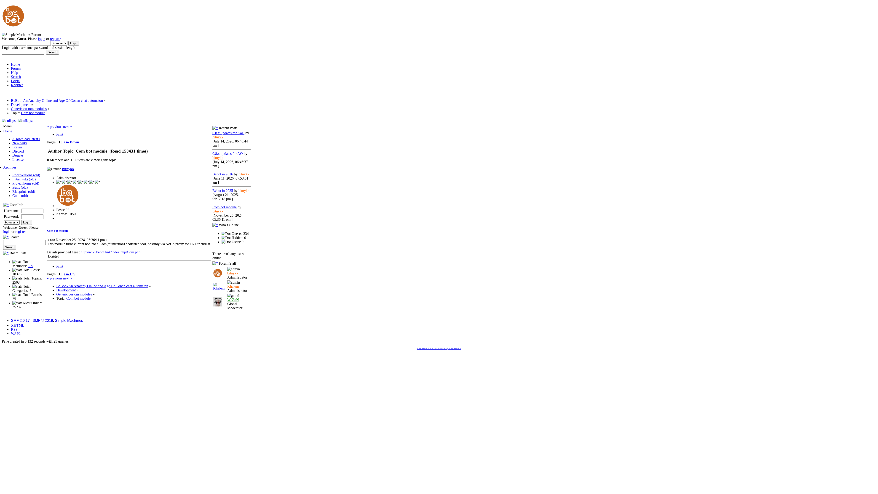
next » (67, 127)
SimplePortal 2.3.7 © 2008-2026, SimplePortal (439, 348)
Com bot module (57, 230)
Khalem (233, 286)
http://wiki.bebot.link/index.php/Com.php (110, 252)
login (41, 39)
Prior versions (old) (26, 175)
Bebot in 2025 (222, 191)
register (55, 39)
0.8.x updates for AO (227, 154)
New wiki (19, 143)
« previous (54, 127)
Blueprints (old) (23, 191)
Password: (11, 216)
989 (30, 266)
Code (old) (20, 196)
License (18, 159)
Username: (11, 211)
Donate (17, 155)
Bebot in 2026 (222, 174)
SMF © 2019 (42, 320)
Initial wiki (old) (24, 179)
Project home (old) (25, 183)
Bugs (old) (20, 187)
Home (7, 131)
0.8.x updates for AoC (228, 133)
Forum (17, 147)
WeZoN (233, 300)
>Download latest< (26, 139)
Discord (18, 151)
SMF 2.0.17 (20, 320)
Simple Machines (69, 320)
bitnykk (68, 169)
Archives (9, 167)
